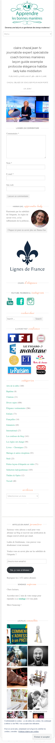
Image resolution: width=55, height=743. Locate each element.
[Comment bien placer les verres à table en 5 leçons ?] (17, 699)
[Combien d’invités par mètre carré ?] (17, 656)
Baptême (9, 391)
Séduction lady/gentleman (17, 469)
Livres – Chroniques (14, 447)
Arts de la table (12, 385)
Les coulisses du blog (15, 436)
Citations (10, 397)
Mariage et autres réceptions (17, 453)
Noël (8, 458)
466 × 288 (34, 76)
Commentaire (12, 133)
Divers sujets (11, 402)
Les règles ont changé (15, 441)
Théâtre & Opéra (13, 475)
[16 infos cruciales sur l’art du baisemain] (38, 699)
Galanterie (10, 425)
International (11, 430)
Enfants (9, 413)
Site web (9, 184)
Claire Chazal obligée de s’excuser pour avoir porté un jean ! (27, 82)
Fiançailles (10, 419)
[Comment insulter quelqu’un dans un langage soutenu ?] (38, 656)
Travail (9, 481)
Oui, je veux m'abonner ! (20, 570)
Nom (9, 163)
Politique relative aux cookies (28, 731)
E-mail (10, 174)
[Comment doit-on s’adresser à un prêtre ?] (17, 634)
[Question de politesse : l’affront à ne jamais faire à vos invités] (17, 678)
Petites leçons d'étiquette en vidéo (20, 464)
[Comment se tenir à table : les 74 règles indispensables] (38, 678)
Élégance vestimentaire (15, 408)
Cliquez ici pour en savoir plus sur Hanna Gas (27, 230)
